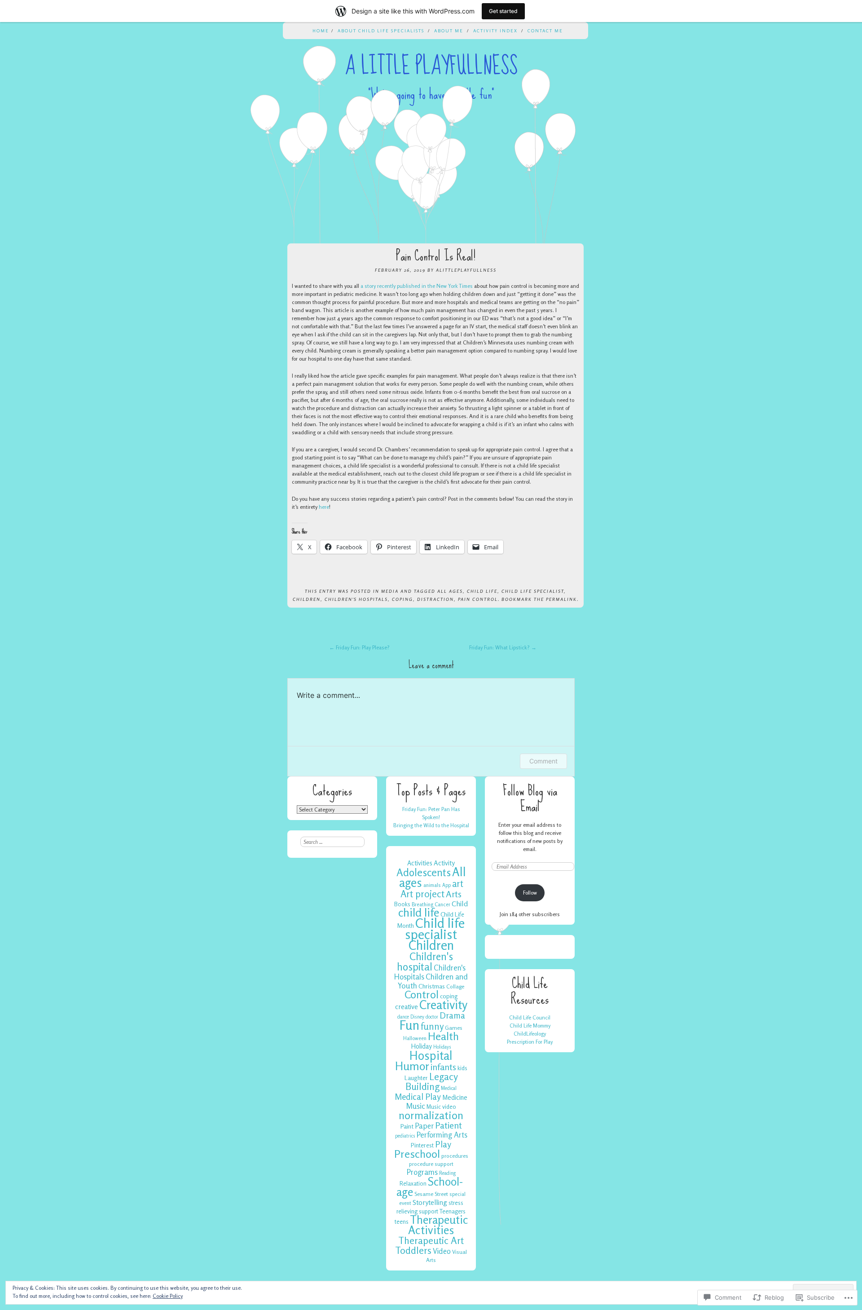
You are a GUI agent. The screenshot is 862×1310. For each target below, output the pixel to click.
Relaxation (413, 1183)
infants (443, 1067)
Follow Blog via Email (530, 798)
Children (307, 599)
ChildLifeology (530, 1033)
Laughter (416, 1077)
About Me (448, 30)
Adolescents (423, 872)
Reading (447, 1173)
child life (482, 591)
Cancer (442, 904)
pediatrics (405, 1136)
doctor (432, 1017)
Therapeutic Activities (438, 1225)
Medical (449, 1088)
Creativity (443, 1004)
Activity (444, 863)
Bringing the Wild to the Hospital (431, 825)
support (428, 1211)
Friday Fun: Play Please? (359, 647)
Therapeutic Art (431, 1240)
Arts (454, 894)
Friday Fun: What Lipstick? (503, 647)
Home (320, 30)
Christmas (431, 986)
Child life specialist (532, 591)
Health (443, 1036)
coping (402, 599)
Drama (452, 1015)
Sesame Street (431, 1194)
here (324, 506)
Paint (406, 1126)
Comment (543, 761)
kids (462, 1068)
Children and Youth (433, 981)
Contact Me (545, 30)
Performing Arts (442, 1134)
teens (402, 1221)
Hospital (431, 1055)
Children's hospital (425, 961)
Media (390, 591)
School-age (429, 1186)
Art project (422, 894)
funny (432, 1026)
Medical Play (418, 1096)
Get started (503, 11)
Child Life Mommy (530, 1025)
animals (432, 885)
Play (443, 1144)
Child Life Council (529, 1017)
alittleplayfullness (466, 270)
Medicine (454, 1097)
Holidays (442, 1047)
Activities (419, 863)
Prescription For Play (530, 1041)
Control (422, 994)
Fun (409, 1025)
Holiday (421, 1046)
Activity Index (495, 30)
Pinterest (422, 1145)
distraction (435, 599)
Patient (448, 1125)
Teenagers (453, 1211)
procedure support (431, 1163)
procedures (454, 1155)
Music (415, 1106)
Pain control (478, 599)
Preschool (417, 1153)
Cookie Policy (168, 1295)
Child (460, 903)
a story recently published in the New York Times (417, 285)
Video (442, 1251)
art (457, 883)
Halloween (415, 1038)
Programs (422, 1172)
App (446, 885)
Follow (530, 892)
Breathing (422, 904)
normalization (431, 1115)
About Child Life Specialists (381, 30)
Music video (441, 1106)
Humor (412, 1066)
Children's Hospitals (356, 599)
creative (406, 1006)
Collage (455, 986)
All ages (450, 591)
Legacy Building (431, 1081)
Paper (424, 1125)
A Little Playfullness (431, 66)
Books (402, 904)
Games (453, 1027)
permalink (561, 599)
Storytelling (430, 1202)
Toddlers (413, 1250)
